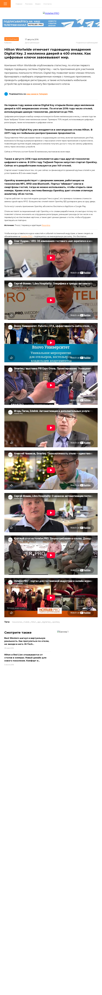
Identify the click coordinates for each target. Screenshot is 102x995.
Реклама (28, 4)
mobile (26, 622)
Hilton (33, 622)
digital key (46, 622)
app (39, 622)
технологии (17, 622)
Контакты (48, 4)
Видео (38, 4)
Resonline (46, 225)
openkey (56, 622)
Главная (19, 4)
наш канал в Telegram (37, 94)
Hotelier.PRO (26, 236)
